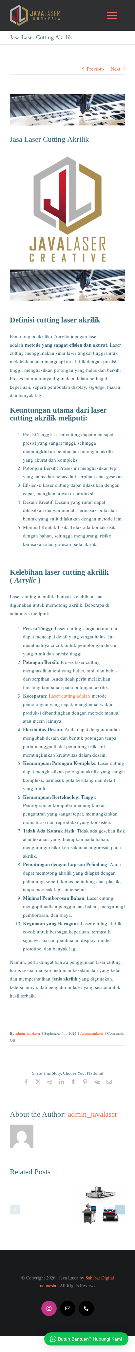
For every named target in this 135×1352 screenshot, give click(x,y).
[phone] (86, 1308)
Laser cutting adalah (69, 695)
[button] (15, 1209)
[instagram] (49, 1308)
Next (115, 68)
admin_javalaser (27, 1033)
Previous (96, 68)
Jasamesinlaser (91, 1033)
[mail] (67, 1308)
